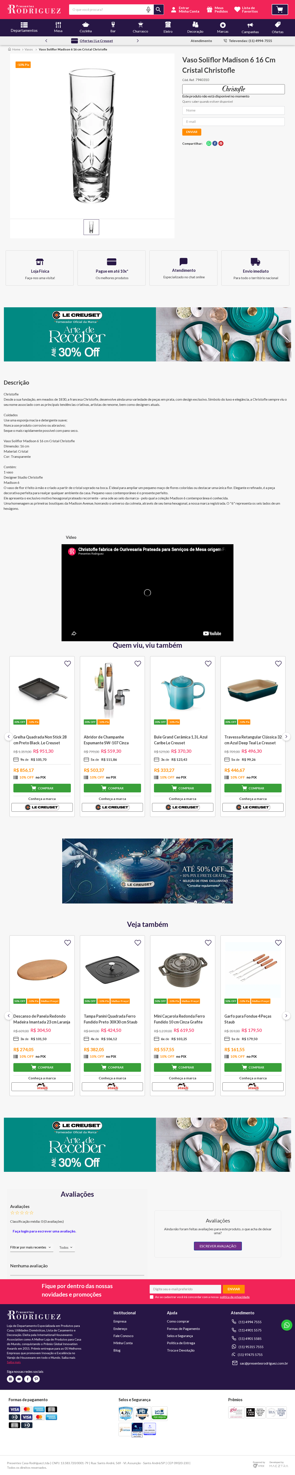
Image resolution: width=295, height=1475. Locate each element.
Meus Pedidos (221, 9)
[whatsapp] (208, 144)
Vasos (29, 49)
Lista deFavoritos (250, 9)
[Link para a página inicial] (14, 49)
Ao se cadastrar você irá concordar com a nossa (187, 1297)
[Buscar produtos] (159, 9)
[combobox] (116, 9)
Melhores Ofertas (96, 41)
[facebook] (214, 144)
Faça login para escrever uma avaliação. (44, 1231)
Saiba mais (14, 1362)
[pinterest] (221, 144)
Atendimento (201, 41)
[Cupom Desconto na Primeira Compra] (147, 1170)
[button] (148, 9)
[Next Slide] (137, 40)
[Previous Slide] (46, 40)
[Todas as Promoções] (147, 902)
